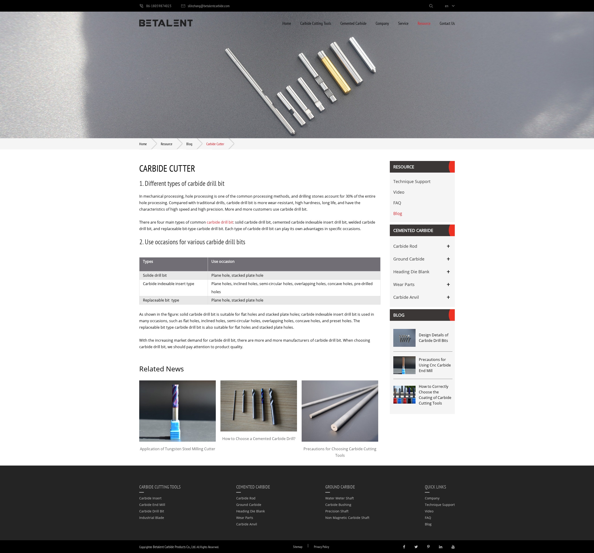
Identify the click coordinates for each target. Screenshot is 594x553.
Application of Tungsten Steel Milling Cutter (177, 448)
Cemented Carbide (353, 23)
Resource (424, 23)
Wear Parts (404, 284)
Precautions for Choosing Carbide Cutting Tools (339, 452)
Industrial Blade (151, 517)
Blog (189, 143)
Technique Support (411, 181)
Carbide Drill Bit (151, 511)
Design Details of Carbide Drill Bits (433, 337)
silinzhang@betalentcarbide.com (208, 5)
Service (403, 23)
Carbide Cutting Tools (315, 23)
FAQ (397, 203)
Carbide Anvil (406, 297)
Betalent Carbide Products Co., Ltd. (174, 546)
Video (398, 192)
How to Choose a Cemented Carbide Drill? (258, 438)
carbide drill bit (220, 222)
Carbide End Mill (152, 504)
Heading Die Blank (411, 271)
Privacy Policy (321, 546)
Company (382, 23)
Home (286, 23)
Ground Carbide (408, 259)
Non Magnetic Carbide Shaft (347, 517)
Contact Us (447, 23)
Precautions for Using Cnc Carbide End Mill (435, 365)
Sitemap (297, 546)
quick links (435, 487)
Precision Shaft (337, 511)
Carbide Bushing (338, 504)
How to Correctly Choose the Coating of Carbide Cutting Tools (435, 395)
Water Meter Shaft (339, 498)
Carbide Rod (405, 246)
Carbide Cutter (215, 143)
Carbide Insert (150, 498)
